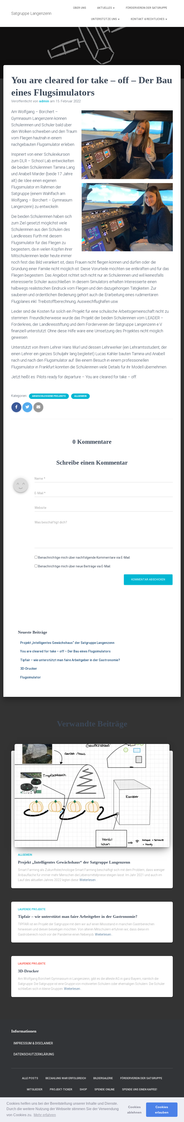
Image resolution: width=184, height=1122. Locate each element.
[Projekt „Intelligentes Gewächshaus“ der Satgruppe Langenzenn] (92, 795)
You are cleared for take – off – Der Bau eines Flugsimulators (65, 651)
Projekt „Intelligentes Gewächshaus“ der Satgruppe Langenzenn (67, 643)
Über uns (79, 7)
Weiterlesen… (88, 880)
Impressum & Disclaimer (33, 1043)
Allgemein (80, 396)
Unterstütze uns (104, 19)
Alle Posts (30, 1078)
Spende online (104, 1089)
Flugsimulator (30, 677)
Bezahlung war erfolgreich (66, 1078)
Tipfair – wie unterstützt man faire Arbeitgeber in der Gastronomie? (70, 660)
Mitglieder (34, 1089)
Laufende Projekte (32, 909)
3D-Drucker (28, 668)
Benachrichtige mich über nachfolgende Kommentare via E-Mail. (84, 557)
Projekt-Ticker (61, 1089)
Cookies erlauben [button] (162, 1109)
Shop (83, 1089)
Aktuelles (104, 7)
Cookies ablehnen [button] (134, 1109)
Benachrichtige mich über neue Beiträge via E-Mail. (74, 566)
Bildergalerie (103, 1078)
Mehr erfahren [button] (45, 1115)
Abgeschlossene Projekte (49, 396)
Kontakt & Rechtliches (148, 19)
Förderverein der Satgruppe (146, 7)
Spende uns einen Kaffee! (139, 1089)
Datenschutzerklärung (33, 1054)
